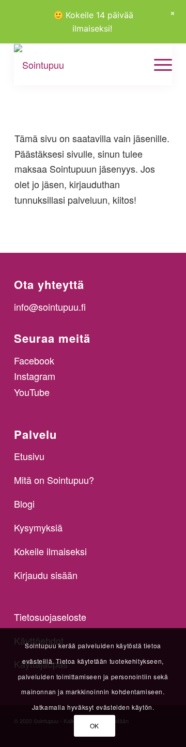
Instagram (34, 376)
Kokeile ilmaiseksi (50, 551)
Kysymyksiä (38, 527)
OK (94, 725)
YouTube (32, 392)
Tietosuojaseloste (50, 616)
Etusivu (29, 456)
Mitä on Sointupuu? (54, 479)
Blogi (24, 503)
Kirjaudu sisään (46, 575)
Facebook (34, 360)
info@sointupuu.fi (50, 306)
